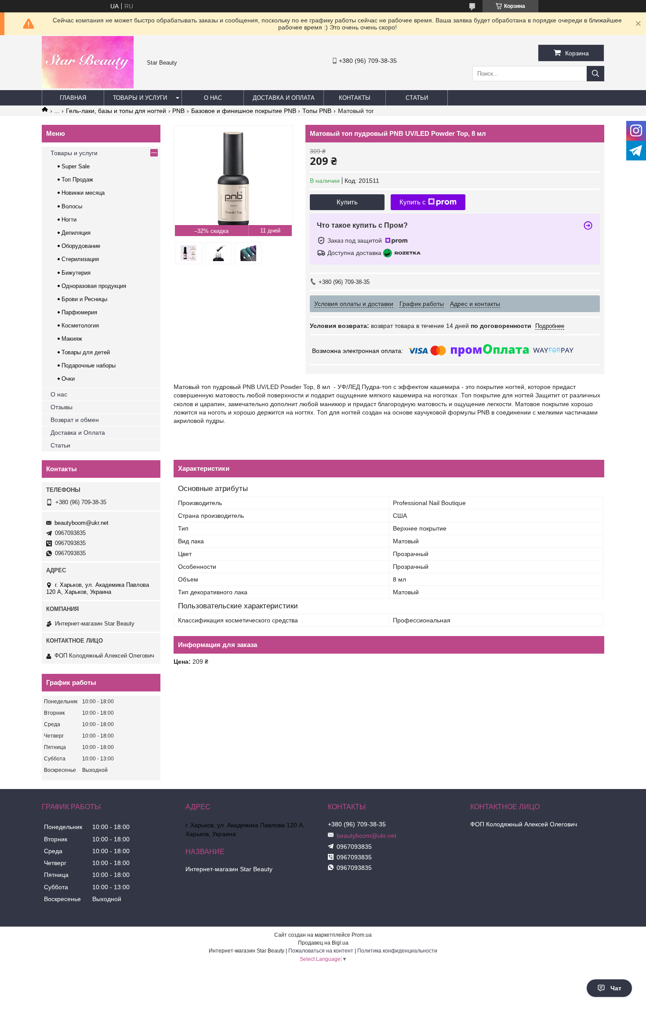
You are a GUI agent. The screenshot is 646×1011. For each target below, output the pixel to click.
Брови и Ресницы (84, 299)
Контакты (354, 98)
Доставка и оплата (284, 98)
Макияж (72, 338)
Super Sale (76, 166)
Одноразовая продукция (94, 286)
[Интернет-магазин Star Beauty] (88, 86)
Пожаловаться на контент (320, 951)
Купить (347, 202)
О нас (213, 98)
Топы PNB (316, 110)
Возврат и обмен (75, 419)
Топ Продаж (77, 179)
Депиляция (76, 232)
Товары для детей (86, 352)
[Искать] (595, 73)
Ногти (69, 219)
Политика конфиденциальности (397, 951)
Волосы (72, 206)
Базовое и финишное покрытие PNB (243, 110)
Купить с (412, 202)
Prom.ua (362, 935)
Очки (68, 378)
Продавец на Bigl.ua (323, 943)
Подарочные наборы (89, 365)
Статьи (417, 98)
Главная (73, 98)
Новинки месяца (83, 192)
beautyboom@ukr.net (81, 523)
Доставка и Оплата (78, 432)
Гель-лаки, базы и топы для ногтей (116, 110)
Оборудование (81, 246)
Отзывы (62, 407)
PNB (178, 110)
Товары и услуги (140, 98)
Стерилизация (80, 259)
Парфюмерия (79, 312)
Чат (615, 988)
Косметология (80, 325)
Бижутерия (76, 272)
